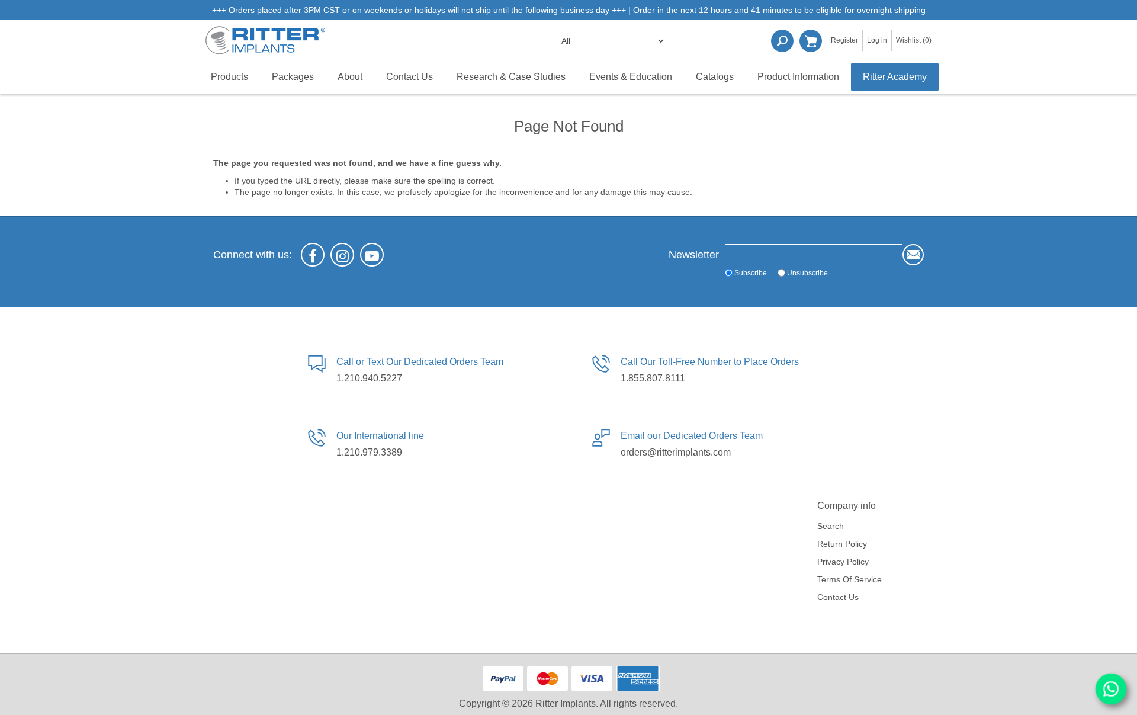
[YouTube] (372, 255)
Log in (877, 40)
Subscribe (750, 273)
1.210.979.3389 (369, 452)
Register (844, 40)
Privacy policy (843, 561)
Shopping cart (810, 41)
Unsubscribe (807, 273)
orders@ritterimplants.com (676, 452)
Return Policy (842, 544)
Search (782, 41)
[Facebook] (313, 255)
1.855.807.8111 (653, 378)
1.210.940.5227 (369, 378)
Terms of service (849, 579)
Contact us (838, 597)
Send (913, 254)
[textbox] (725, 41)
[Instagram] (342, 255)
